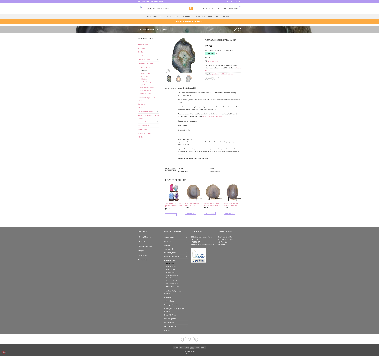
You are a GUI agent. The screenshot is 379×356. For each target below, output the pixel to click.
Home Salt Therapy (144, 122)
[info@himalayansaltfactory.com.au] (232, 1)
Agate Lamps (163, 29)
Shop (155, 16)
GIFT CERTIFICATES (166, 16)
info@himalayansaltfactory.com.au (202, 244)
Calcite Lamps (144, 79)
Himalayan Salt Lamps (145, 111)
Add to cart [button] (171, 215)
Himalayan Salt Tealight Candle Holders (148, 116)
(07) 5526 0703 (196, 242)
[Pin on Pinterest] (213, 78)
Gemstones (141, 104)
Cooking (140, 52)
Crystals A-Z (142, 56)
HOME (149, 16)
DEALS (177, 16)
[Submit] (191, 8)
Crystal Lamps (144, 85)
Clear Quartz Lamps (146, 82)
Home (139, 29)
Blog (218, 16)
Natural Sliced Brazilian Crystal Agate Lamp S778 (212, 204)
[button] (235, 8)
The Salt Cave (142, 255)
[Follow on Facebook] (183, 339)
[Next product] (235, 29)
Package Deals (142, 129)
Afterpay (141, 250)
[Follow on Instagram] (189, 339)
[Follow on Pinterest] (195, 339)
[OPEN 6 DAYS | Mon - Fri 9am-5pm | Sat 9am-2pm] (236, 1)
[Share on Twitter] (210, 78)
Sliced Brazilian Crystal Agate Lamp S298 (192, 204)
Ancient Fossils (143, 44)
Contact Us (141, 241)
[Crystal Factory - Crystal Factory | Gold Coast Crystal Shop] (141, 8)
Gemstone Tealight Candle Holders (147, 99)
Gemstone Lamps (152, 29)
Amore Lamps (144, 76)
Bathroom (141, 48)
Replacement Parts (144, 133)
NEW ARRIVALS (188, 16)
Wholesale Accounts (145, 246)
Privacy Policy (142, 260)
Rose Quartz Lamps (145, 90)
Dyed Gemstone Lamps (147, 87)
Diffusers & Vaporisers (145, 63)
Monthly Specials (143, 125)
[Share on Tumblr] (217, 78)
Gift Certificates (143, 108)
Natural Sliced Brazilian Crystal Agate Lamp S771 (231, 204)
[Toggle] (158, 44)
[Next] (198, 55)
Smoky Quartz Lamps (146, 93)
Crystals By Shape (144, 59)
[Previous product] (239, 29)
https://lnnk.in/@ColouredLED (212, 116)
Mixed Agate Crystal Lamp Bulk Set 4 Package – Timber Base (173, 205)
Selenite (140, 137)
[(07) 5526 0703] (240, 1)
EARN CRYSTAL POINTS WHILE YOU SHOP (149, 1)
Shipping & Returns (144, 237)
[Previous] (168, 55)
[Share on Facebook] (206, 78)
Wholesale (226, 16)
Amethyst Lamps (145, 73)
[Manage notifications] (3, 352)
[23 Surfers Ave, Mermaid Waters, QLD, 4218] (227, 1)
